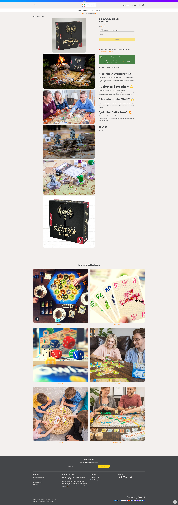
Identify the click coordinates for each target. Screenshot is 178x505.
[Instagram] (101, 265)
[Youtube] (104, 265)
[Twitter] (96, 265)
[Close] (115, 235)
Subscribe (103, 260)
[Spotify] (108, 265)
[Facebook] (99, 265)
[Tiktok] (106, 265)
